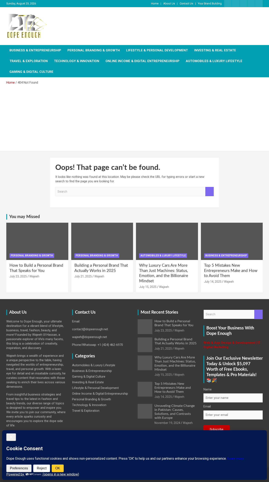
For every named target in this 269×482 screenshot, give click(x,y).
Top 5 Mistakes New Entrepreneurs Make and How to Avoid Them (230, 271)
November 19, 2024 (167, 423)
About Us (169, 3)
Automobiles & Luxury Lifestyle (214, 61)
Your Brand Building (210, 3)
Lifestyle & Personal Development (157, 50)
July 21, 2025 (83, 276)
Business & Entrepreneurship (35, 50)
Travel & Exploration (28, 61)
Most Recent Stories (159, 312)
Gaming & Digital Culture (31, 72)
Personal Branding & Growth (93, 50)
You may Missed (24, 217)
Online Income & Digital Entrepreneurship (142, 61)
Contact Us (186, 3)
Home (154, 3)
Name (207, 389)
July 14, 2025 (213, 281)
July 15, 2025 (148, 287)
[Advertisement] (134, 116)
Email (207, 406)
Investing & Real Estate (215, 50)
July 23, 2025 (18, 276)
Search (209, 191)
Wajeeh (34, 276)
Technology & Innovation (76, 61)
